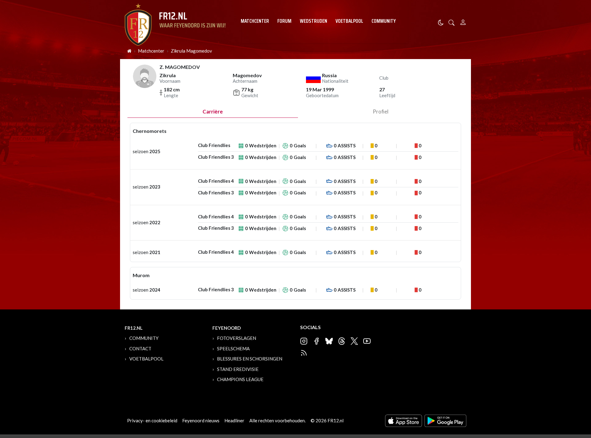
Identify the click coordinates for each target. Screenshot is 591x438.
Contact (140, 348)
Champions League (240, 379)
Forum (284, 21)
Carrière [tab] (213, 111)
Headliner (234, 420)
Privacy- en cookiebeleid (152, 420)
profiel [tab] (380, 111)
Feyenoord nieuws (200, 420)
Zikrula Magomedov (191, 51)
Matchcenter (255, 21)
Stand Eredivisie (238, 369)
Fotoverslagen (236, 338)
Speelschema (233, 348)
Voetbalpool (349, 21)
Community (384, 21)
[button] (451, 22)
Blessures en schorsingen (249, 358)
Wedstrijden (313, 21)
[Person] (463, 21)
